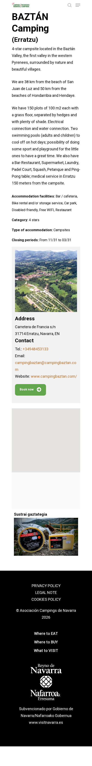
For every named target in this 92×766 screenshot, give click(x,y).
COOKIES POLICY (46, 599)
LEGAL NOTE (46, 592)
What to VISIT (46, 650)
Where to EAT (46, 633)
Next (83, 532)
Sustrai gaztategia (30, 514)
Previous (8, 532)
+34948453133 (35, 349)
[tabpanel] (46, 532)
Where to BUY (46, 642)
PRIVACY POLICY (46, 585)
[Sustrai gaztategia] (46, 539)
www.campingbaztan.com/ (54, 376)
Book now (27, 389)
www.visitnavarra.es (46, 722)
